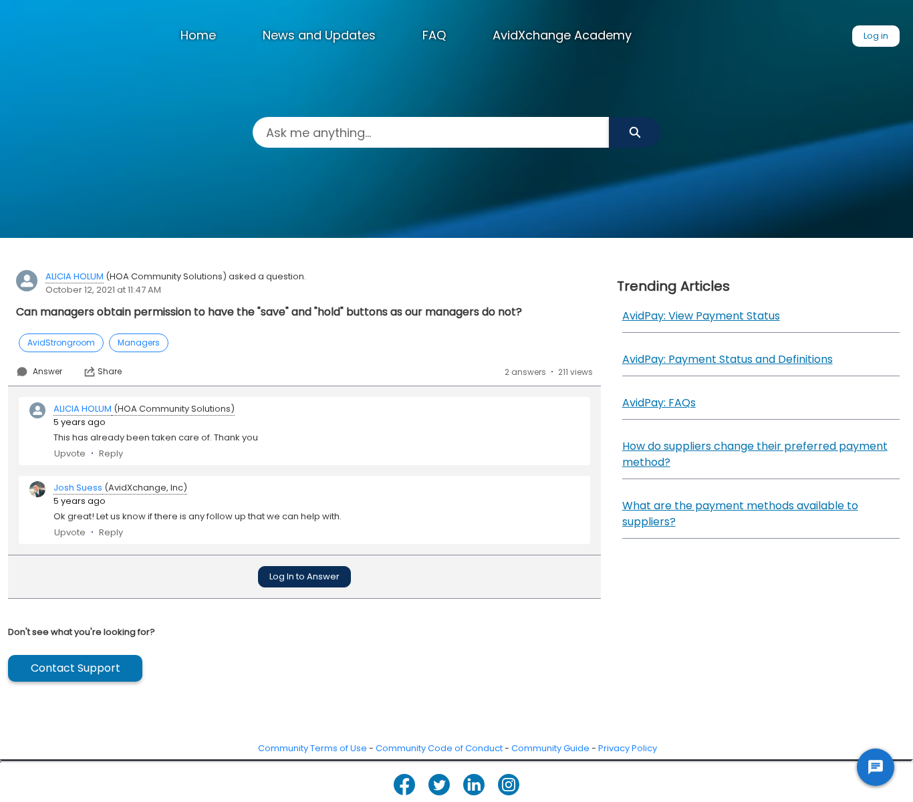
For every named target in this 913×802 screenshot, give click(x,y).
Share (110, 371)
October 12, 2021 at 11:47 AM (103, 289)
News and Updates (319, 35)
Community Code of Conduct (439, 748)
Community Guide (550, 748)
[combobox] (431, 132)
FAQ (434, 35)
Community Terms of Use (312, 748)
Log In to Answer (304, 576)
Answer (47, 371)
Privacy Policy (627, 748)
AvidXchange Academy (562, 35)
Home (198, 35)
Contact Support (75, 668)
